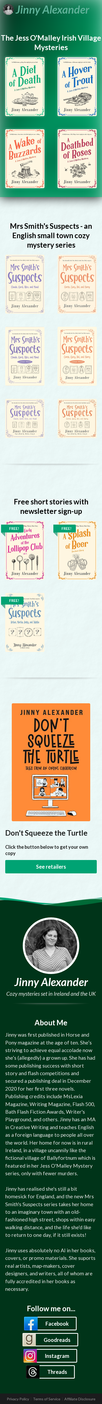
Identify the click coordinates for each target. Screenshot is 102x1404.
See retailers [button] (51, 866)
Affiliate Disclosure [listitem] (79, 1399)
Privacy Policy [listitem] (18, 1399)
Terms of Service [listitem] (46, 1399)
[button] (50, 1323)
